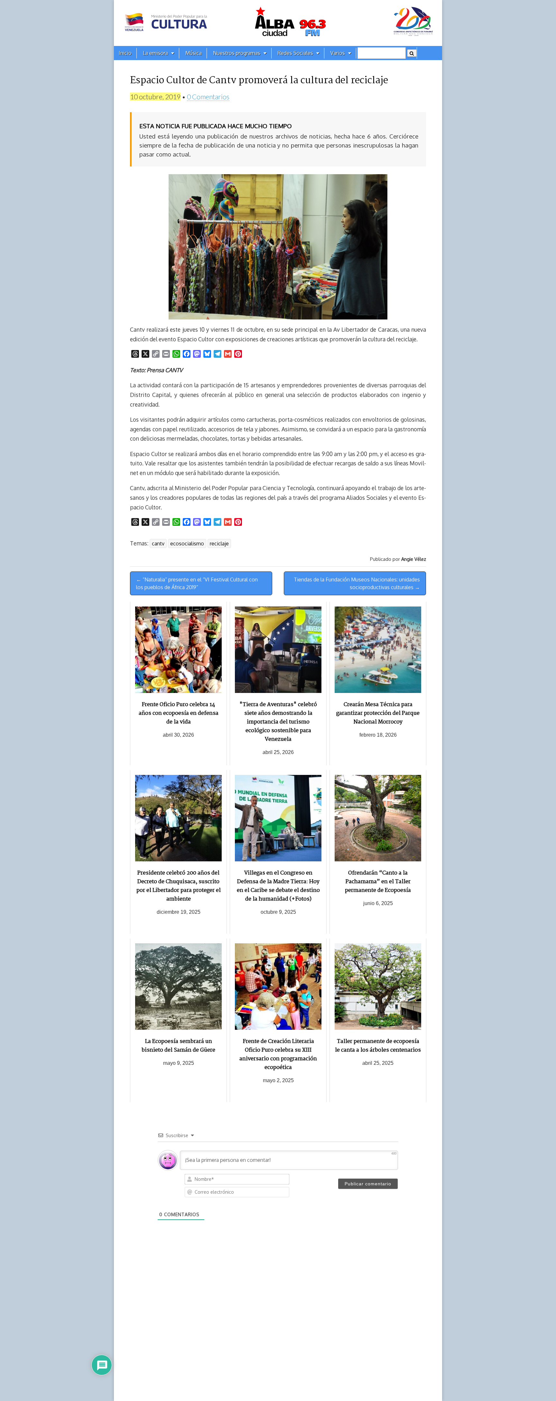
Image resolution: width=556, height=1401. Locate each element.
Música (193, 53)
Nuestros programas (236, 53)
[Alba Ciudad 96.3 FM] (278, 23)
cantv (158, 543)
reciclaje (219, 543)
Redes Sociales (295, 53)
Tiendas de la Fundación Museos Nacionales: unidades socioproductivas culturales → (357, 583)
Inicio (125, 53)
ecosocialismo (187, 543)
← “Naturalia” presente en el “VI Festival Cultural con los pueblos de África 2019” (197, 583)
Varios (337, 53)
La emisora (155, 53)
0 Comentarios (208, 97)
